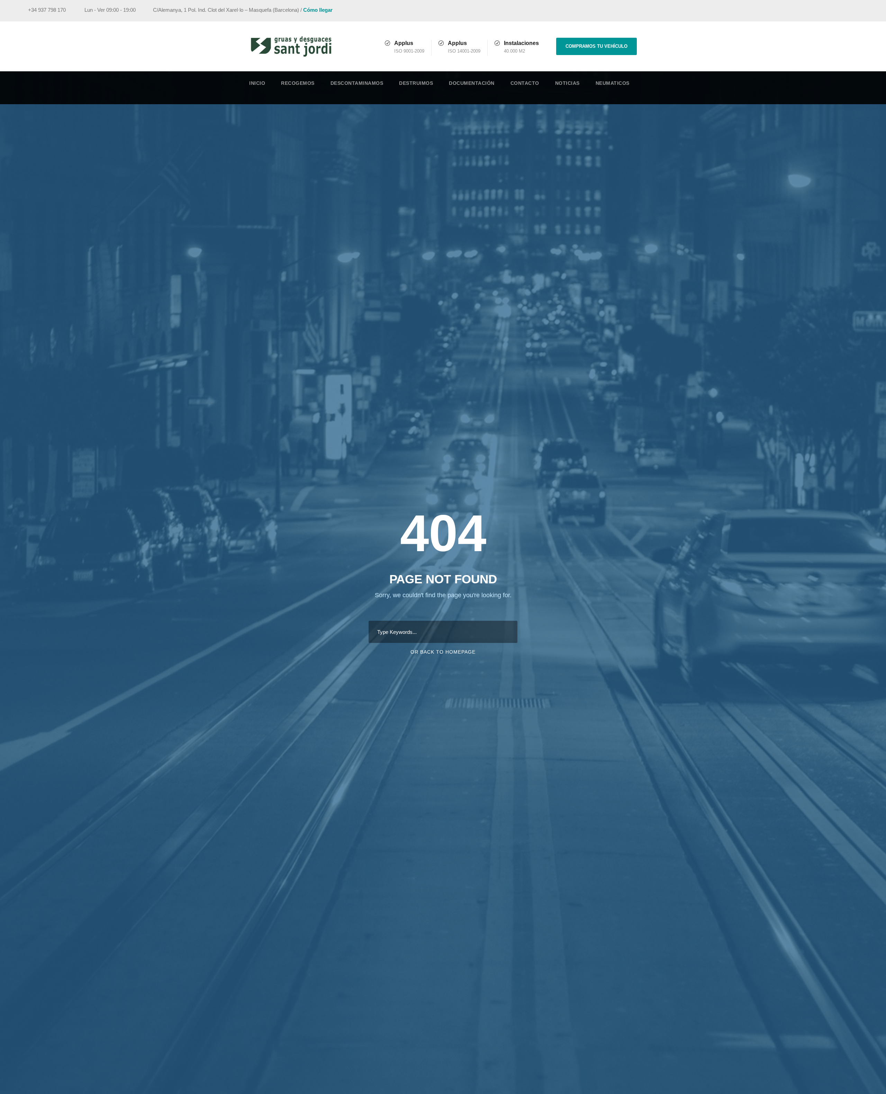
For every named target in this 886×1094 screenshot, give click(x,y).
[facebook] (826, 11)
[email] (814, 11)
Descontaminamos (357, 83)
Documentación (472, 83)
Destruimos (416, 83)
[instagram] (865, 11)
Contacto (524, 83)
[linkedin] (839, 11)
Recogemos (298, 83)
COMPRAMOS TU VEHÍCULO (596, 46)
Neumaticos (613, 83)
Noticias (567, 83)
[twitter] (852, 11)
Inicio (257, 83)
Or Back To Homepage (443, 652)
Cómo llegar (318, 10)
